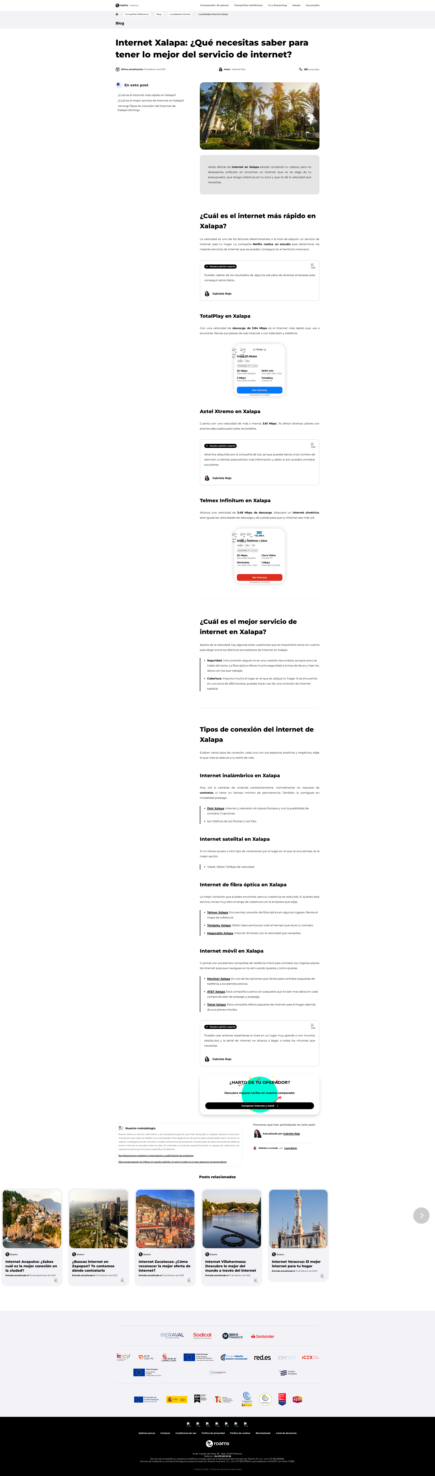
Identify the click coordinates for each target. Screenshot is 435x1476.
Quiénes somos (147, 1305)
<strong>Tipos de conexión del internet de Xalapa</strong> (147, 108)
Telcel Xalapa (216, 1004)
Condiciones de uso (409, 1468)
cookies (388, 1410)
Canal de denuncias (286, 1305)
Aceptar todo (384, 1450)
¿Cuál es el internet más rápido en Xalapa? (147, 95)
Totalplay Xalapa (219, 925)
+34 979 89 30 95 (222, 1328)
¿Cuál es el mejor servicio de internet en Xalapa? (151, 100)
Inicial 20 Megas (247, 356)
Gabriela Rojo (291, 1133)
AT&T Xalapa (216, 991)
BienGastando (263, 1305)
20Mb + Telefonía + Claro (252, 540)
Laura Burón (290, 1148)
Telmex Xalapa (217, 912)
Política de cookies (240, 1305)
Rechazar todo (414, 1450)
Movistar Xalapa (218, 978)
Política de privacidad (382, 1468)
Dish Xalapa (215, 808)
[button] (240, 1305)
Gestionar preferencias (399, 1458)
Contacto (165, 1305)
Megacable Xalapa (220, 933)
